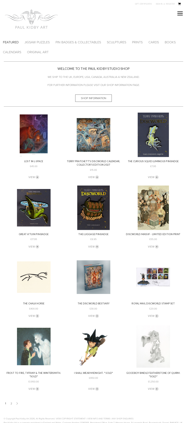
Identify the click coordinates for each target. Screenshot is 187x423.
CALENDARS (12, 52)
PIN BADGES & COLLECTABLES (78, 42)
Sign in (159, 4)
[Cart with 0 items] (179, 4)
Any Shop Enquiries (122, 418)
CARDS (153, 42)
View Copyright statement (71, 418)
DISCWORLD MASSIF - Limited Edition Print (153, 234)
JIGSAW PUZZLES (37, 42)
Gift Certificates (143, 4)
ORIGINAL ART (38, 52)
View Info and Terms (98, 418)
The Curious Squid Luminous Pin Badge (153, 161)
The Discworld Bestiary (94, 303)
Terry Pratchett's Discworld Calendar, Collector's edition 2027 (93, 163)
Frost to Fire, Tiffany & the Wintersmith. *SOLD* (34, 374)
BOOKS (170, 42)
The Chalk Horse (34, 303)
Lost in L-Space (33, 161)
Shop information (93, 98)
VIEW (31, 177)
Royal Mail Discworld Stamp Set (153, 303)
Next (17, 403)
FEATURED (11, 42)
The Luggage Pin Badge (93, 234)
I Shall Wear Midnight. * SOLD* (93, 372)
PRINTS (137, 42)
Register (170, 4)
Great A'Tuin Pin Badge (34, 234)
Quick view (34, 135)
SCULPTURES (116, 42)
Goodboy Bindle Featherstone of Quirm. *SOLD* (153, 374)
